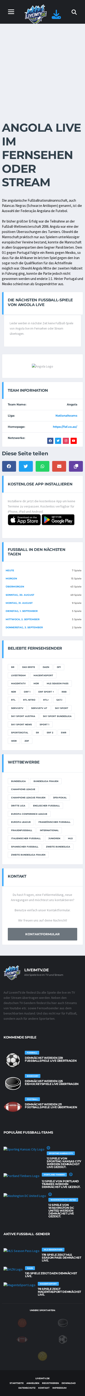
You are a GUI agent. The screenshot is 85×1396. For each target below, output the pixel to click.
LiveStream (18, 675)
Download (69, 1383)
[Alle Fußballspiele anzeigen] (13, 1060)
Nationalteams (66, 415)
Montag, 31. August (19, 603)
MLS (70, 838)
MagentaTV (18, 683)
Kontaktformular (42, 934)
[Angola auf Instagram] (66, 441)
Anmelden (32, 1383)
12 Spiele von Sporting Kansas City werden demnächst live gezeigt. (64, 1163)
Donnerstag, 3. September (24, 627)
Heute (10, 570)
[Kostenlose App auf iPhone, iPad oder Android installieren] (56, 17)
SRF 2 (50, 732)
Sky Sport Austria (23, 716)
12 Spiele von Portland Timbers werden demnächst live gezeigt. (61, 1184)
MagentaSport (43, 675)
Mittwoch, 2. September (22, 619)
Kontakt (44, 1388)
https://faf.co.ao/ (65, 426)
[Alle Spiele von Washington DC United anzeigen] (25, 1195)
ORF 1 (27, 691)
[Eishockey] (63, 1322)
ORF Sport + (46, 691)
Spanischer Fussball (24, 846)
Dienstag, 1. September (22, 611)
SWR (63, 732)
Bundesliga (18, 781)
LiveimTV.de (42, 1378)
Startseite (17, 1383)
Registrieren (50, 1383)
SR (37, 732)
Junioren (54, 838)
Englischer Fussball (46, 805)
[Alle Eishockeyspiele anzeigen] (13, 1083)
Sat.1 (59, 699)
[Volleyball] (42, 1356)
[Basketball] (22, 1322)
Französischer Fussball (54, 822)
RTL (13, 699)
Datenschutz (26, 1388)
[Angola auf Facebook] (50, 441)
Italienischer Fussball (26, 838)
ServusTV (17, 708)
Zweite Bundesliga (58, 846)
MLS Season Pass (57, 683)
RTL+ (46, 699)
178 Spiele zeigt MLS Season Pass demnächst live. (61, 1257)
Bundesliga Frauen (46, 781)
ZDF (27, 741)
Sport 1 (44, 724)
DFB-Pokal (60, 797)
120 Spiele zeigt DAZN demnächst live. (51, 1274)
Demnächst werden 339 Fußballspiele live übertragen (50, 1059)
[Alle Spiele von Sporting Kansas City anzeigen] (24, 1149)
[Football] (22, 1339)
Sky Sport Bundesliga (57, 716)
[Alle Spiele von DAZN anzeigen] (13, 1269)
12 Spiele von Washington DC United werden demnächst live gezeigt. (61, 1210)
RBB (64, 691)
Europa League (21, 822)
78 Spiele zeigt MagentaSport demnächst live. (59, 1291)
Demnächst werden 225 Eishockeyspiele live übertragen (52, 1082)
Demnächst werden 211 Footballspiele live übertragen (51, 1106)
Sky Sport (61, 708)
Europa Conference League (29, 814)
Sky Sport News (21, 724)
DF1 (59, 667)
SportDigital (19, 732)
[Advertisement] (42, 69)
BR (12, 667)
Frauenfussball (21, 830)
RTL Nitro (29, 699)
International (49, 830)
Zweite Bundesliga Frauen (28, 854)
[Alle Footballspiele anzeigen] (13, 1106)
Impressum (59, 1388)
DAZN (46, 667)
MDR (36, 683)
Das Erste (28, 667)
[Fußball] (63, 1339)
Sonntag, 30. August (20, 594)
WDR (14, 741)
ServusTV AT (39, 708)
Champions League (23, 789)
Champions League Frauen (28, 797)
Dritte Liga (18, 805)
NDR (13, 691)
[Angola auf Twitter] (58, 441)
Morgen (11, 578)
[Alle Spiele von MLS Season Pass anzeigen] (21, 1250)
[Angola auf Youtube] (74, 441)
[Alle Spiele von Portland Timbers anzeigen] (21, 1175)
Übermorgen (15, 586)
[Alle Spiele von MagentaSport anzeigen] (19, 1285)
